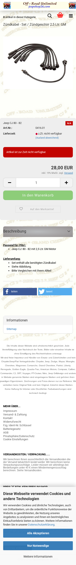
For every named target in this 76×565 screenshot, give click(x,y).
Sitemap (11, 329)
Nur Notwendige (38, 545)
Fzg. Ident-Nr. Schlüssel (17, 425)
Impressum (10, 410)
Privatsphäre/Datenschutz (18, 436)
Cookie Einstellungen (15, 439)
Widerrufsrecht (12, 421)
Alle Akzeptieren (38, 533)
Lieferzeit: (9, 133)
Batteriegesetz (11, 429)
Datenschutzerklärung (41, 524)
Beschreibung (14, 231)
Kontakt (7, 418)
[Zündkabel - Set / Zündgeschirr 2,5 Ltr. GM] (38, 62)
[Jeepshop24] (38, 5)
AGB (5, 432)
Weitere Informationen (38, 556)
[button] (20, 291)
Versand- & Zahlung (15, 414)
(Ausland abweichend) (47, 137)
